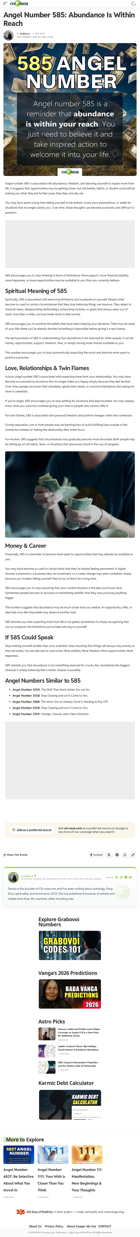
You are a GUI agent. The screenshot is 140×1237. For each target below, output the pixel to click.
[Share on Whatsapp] (125, 854)
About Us (35, 1226)
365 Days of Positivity (39, 1211)
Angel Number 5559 (26, 714)
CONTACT (104, 1226)
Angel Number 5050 (26, 689)
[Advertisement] (70, 244)
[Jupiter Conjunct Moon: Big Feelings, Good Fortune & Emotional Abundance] (46, 1051)
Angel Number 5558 (26, 695)
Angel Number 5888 (26, 702)
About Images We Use (81, 1226)
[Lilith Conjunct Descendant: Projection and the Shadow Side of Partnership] (46, 1067)
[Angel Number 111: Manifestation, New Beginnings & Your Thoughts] (87, 1155)
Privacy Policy (54, 1226)
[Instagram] (121, 877)
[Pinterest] (126, 877)
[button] (6, 3)
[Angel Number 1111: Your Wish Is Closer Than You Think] (53, 1155)
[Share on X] (109, 854)
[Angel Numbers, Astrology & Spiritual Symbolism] (19, 3)
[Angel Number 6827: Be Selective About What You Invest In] (18, 1155)
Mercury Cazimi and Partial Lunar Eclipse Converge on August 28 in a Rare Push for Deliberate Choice (79, 1032)
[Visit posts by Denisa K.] (8, 35)
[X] (116, 877)
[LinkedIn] (130, 877)
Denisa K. (25, 33)
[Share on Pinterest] (117, 854)
